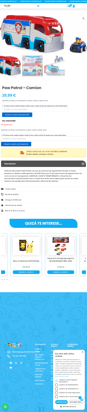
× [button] (82, 352)
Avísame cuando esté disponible (17, 115)
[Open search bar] (68, 6)
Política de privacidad (61, 376)
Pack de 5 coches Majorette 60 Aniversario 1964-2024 (60, 259)
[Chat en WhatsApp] (5, 406)
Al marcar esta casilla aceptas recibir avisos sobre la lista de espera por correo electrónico (35, 106)
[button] (38, 6)
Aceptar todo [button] (61, 402)
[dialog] (69, 380)
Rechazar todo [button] (75, 402)
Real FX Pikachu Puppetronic (26, 261)
